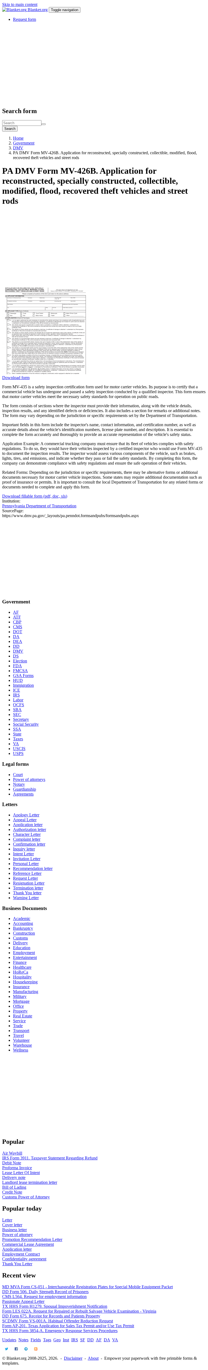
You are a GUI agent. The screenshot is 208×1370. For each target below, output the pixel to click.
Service (19, 1021)
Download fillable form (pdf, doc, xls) (34, 496)
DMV (18, 148)
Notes (23, 1340)
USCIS (19, 748)
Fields (36, 1340)
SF (82, 1340)
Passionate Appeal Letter (23, 1301)
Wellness (20, 1050)
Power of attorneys (29, 779)
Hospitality (22, 977)
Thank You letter (27, 893)
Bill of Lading (14, 1187)
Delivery (20, 943)
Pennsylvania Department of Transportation (39, 506)
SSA (17, 729)
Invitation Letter (26, 858)
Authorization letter (29, 829)
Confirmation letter (29, 844)
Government (23, 143)
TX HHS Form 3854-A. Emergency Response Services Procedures (60, 1330)
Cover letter (12, 1225)
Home (18, 138)
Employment (24, 952)
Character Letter (27, 834)
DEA (17, 641)
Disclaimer (73, 1358)
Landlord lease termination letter (29, 1182)
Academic (21, 918)
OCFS (18, 704)
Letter (7, 1220)
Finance (20, 962)
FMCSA (20, 670)
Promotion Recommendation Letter (32, 1239)
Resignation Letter (28, 883)
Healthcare (22, 967)
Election (20, 661)
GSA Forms (23, 675)
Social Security (26, 724)
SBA (17, 709)
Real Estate (22, 1016)
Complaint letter (26, 839)
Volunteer (21, 1040)
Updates (9, 1340)
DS (16, 656)
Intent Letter (23, 854)
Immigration (23, 685)
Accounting (23, 923)
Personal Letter (26, 863)
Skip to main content (19, 4)
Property (20, 1011)
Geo (57, 1340)
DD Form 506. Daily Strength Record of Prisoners (45, 1291)
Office (18, 1006)
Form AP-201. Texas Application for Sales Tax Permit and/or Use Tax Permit (68, 1325)
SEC (17, 714)
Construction (24, 933)
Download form (16, 377)
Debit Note (11, 1163)
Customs (20, 938)
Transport (21, 1030)
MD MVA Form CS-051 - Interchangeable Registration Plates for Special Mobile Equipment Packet (87, 1286)
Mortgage (21, 1001)
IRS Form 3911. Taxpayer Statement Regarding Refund (50, 1158)
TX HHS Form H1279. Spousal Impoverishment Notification (54, 1306)
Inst (66, 1340)
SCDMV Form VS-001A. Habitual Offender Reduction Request (57, 1321)
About (93, 1358)
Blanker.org (38, 9)
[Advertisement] (104, 64)
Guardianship (24, 789)
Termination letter (28, 888)
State (17, 734)
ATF (17, 617)
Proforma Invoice (17, 1167)
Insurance (21, 986)
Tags (47, 1340)
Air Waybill (12, 1153)
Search (9, 129)
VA (16, 743)
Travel (18, 1035)
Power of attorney (17, 1234)
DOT (17, 631)
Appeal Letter (25, 819)
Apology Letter (26, 815)
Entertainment (25, 957)
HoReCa (20, 972)
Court (18, 774)
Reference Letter (27, 873)
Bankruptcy (23, 928)
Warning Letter (26, 897)
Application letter (28, 824)
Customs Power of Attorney (26, 1197)
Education (21, 947)
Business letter (14, 1229)
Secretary (21, 719)
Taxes (18, 739)
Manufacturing (25, 991)
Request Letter (25, 878)
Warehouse (22, 1045)
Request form (24, 19)
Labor (18, 700)
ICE (16, 690)
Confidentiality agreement (24, 1259)
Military (20, 996)
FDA (17, 665)
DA (16, 636)
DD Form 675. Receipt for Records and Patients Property (51, 1316)
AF (16, 612)
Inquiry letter (24, 849)
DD (16, 646)
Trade (18, 1025)
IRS (16, 695)
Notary (19, 784)
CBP (17, 622)
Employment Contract (21, 1254)
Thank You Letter (17, 1263)
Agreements (23, 794)
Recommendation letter (33, 868)
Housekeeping (25, 982)
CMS (17, 627)
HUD (18, 680)
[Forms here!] (15, 9)
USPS (18, 753)
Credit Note (12, 1192)
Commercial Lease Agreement (28, 1244)
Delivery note (13, 1177)
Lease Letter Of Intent (21, 1172)
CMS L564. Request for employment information (44, 1296)
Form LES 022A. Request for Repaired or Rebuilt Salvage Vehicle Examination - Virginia (79, 1311)
